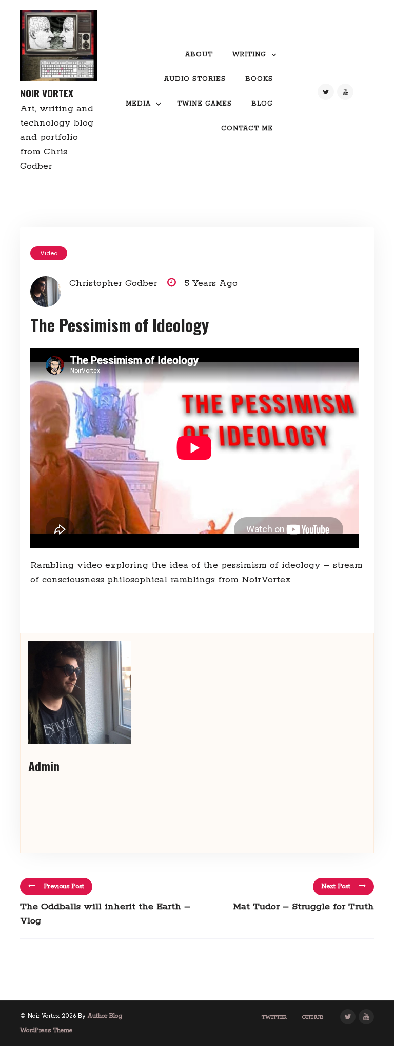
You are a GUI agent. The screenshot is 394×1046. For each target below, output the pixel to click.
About (199, 54)
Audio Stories (195, 79)
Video (48, 253)
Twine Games (204, 104)
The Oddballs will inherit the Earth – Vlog (105, 914)
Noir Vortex (46, 93)
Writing (249, 54)
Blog (262, 104)
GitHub (313, 1017)
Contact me (247, 128)
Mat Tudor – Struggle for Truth (303, 906)
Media (138, 104)
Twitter (274, 1017)
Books (259, 79)
